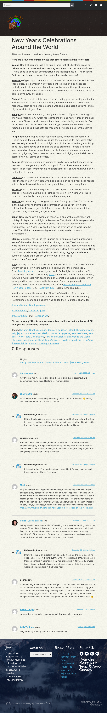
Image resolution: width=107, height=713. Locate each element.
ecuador (62, 330)
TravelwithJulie (19, 315)
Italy (14, 333)
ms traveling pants (60, 333)
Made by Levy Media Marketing (91, 703)
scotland (39, 340)
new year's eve (79, 333)
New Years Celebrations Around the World (67, 336)
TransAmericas (19, 310)
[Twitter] (90, 5)
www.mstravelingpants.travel (44, 343)
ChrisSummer (27, 373)
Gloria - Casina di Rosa (31, 521)
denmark (52, 330)
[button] (102, 22)
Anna (51, 274)
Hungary (80, 330)
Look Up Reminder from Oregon (68, 656)
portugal (28, 340)
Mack (22, 485)
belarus (24, 330)
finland (71, 330)
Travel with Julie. (46, 287)
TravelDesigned (36, 310)
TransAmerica (52, 340)
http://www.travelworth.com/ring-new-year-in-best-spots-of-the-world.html (56, 508)
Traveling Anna (25, 271)
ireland (89, 330)
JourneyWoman (20, 305)
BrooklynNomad (37, 305)
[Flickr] (96, 5)
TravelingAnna (40, 315)
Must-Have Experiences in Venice (68, 673)
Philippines (17, 340)
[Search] (72, 5)
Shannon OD (26, 394)
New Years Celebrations (31, 336)
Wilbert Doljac (27, 609)
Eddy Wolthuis (27, 627)
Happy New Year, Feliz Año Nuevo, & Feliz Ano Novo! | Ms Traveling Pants (54, 362)
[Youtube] (101, 5)
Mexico (45, 333)
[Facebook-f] (85, 5)
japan (20, 333)
